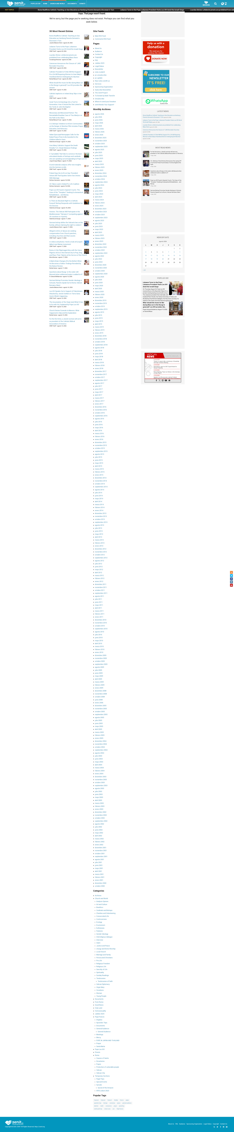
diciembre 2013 (100, 513)
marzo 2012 (99, 575)
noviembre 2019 (101, 303)
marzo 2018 (99, 362)
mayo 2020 (99, 286)
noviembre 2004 (101, 744)
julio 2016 (98, 422)
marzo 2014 (99, 504)
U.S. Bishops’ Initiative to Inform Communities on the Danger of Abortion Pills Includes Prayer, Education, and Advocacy (66, 126)
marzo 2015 (99, 469)
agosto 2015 (99, 454)
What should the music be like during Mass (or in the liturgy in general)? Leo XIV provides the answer (66, 85)
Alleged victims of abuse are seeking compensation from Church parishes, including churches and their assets (62, 233)
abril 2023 (98, 232)
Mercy (98, 1037)
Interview (99, 940)
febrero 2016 (99, 436)
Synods (99, 1085)
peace (118, 1103)
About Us (98, 48)
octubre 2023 (100, 215)
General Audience (102, 1029)
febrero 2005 (99, 735)
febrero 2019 (99, 330)
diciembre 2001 (100, 848)
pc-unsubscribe (100, 75)
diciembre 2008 (100, 691)
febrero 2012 (99, 578)
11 (151, 255)
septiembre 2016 (101, 416)
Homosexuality (100, 1011)
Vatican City (100, 1073)
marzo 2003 (99, 803)
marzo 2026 (99, 129)
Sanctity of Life (101, 969)
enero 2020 (99, 297)
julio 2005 (98, 720)
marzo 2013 (99, 540)
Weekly (116, 1100)
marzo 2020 (99, 291)
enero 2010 (99, 652)
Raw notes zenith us (102, 81)
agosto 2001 (99, 859)
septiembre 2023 (101, 218)
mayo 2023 (99, 229)
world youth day (98, 1109)
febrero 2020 (99, 294)
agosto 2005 (99, 717)
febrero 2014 (99, 507)
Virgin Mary (100, 987)
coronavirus (109, 1106)
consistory (112, 1103)
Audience (98, 51)
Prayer (98, 1043)
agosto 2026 (99, 114)
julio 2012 (98, 564)
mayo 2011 (99, 605)
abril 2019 (98, 324)
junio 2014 (99, 496)
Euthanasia (100, 928)
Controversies (101, 919)
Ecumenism (100, 925)
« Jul (144, 270)
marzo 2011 (99, 611)
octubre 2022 (100, 250)
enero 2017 (99, 404)
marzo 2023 (99, 235)
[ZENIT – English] (18, 3)
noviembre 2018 (101, 339)
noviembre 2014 (101, 481)
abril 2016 (98, 430)
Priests (97, 1052)
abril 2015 (98, 466)
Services (98, 84)
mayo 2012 (99, 569)
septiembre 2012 (101, 558)
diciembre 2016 (100, 407)
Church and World (57, 3)
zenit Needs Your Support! (104, 105)
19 (157, 259)
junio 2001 (99, 865)
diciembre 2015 (100, 442)
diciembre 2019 (100, 300)
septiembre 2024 (101, 182)
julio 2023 (98, 223)
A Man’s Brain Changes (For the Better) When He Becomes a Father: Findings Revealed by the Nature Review (65, 263)
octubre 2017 (100, 377)
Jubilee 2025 (99, 63)
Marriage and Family (103, 955)
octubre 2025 (100, 144)
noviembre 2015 (101, 445)
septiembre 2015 (101, 451)
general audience (126, 1103)
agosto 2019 (99, 312)
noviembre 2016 (101, 410)
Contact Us (99, 54)
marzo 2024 (99, 200)
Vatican (99, 1070)
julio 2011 (98, 599)
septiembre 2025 (101, 146)
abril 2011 (98, 608)
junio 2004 (99, 759)
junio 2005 (99, 723)
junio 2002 (99, 830)
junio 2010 (99, 638)
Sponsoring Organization (104, 87)
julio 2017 (98, 386)
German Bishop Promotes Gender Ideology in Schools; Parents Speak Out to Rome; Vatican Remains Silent (65, 282)
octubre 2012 (100, 555)
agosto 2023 (99, 220)
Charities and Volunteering (105, 913)
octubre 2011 (100, 590)
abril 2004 (98, 765)
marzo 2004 (99, 768)
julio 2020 (98, 280)
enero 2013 (99, 546)
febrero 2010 (99, 649)
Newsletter (99, 69)
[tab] (154, 355)
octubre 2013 (100, 519)
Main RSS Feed (100, 36)
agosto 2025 (99, 149)
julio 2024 (98, 188)
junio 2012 (99, 567)
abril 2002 (98, 836)
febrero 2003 (99, 806)
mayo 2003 (99, 797)
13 (163, 255)
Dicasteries (100, 1061)
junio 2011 (99, 602)
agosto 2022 (99, 256)
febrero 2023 (99, 238)
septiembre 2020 (101, 274)
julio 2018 (98, 351)
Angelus (99, 1020)
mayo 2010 (99, 641)
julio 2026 (98, 117)
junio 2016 (99, 425)
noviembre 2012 (101, 552)
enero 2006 (99, 703)
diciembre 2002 (100, 812)
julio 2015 (98, 457)
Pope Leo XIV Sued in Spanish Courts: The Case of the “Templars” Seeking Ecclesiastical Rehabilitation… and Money (66, 192)
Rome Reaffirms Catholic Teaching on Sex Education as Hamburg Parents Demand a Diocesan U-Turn (64, 38)
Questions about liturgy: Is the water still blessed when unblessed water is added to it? (165, 172)
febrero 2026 (99, 132)
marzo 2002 (99, 839)
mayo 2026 (99, 123)
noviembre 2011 (101, 587)
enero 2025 (99, 170)
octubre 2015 (100, 448)
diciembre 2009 (100, 655)
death (101, 1106)
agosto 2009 (99, 667)
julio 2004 (98, 756)
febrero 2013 (99, 543)
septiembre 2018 (101, 345)
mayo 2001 (99, 868)
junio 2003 (99, 794)
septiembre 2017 (101, 380)
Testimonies (100, 978)
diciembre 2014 (100, 478)
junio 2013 (99, 531)
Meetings (99, 1034)
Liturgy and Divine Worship (105, 949)
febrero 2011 (99, 614)
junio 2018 (99, 354)
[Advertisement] (163, 24)
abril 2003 (98, 800)
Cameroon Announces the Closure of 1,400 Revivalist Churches (151, 10)
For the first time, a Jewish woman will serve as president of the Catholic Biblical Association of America (65, 321)
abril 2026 (98, 126)
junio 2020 (99, 283)
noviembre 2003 (101, 780)
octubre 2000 (100, 886)
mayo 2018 (99, 357)
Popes (98, 1064)
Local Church (101, 952)
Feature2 (96, 1100)
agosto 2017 (99, 383)
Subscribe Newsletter (103, 90)
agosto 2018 (99, 348)
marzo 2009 (99, 682)
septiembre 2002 (101, 821)
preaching (121, 1106)
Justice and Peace (103, 946)
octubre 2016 (100, 413)
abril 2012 (98, 572)
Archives (98, 895)
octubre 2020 (100, 271)
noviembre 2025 (101, 141)
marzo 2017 (99, 398)
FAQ (96, 60)
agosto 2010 (99, 632)
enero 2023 (99, 241)
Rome (45, 3)
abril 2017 (98, 395)
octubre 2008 (100, 697)
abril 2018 (98, 360)
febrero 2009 (99, 685)
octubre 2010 (100, 626)
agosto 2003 (99, 788)
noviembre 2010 (101, 623)
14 (168, 255)
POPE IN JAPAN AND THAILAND (107, 1040)
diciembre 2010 (100, 620)
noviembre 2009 (101, 658)
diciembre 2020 (100, 265)
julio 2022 (98, 259)
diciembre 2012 (100, 549)
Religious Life (101, 966)
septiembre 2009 (101, 664)
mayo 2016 (99, 428)
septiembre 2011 (101, 593)
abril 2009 (98, 679)
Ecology (99, 922)
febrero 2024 (99, 203)
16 (180, 255)
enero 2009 (99, 688)
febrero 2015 (99, 472)
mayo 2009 (99, 676)
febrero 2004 (99, 771)
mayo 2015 (99, 463)
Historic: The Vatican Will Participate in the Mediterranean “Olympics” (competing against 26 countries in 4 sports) (66, 214)
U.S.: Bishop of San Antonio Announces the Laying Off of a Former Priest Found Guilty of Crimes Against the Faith (165, 162)
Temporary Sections (102, 1076)
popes (127, 1100)
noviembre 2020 (101, 268)
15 (174, 255)
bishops (105, 1103)
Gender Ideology (102, 934)
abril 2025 (98, 161)
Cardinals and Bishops (104, 910)
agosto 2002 (99, 824)
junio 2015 (99, 460)
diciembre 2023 (100, 209)
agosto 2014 (99, 490)
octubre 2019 (100, 306)
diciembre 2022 (100, 244)
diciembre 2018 (100, 336)
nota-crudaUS (100, 72)
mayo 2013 (99, 534)
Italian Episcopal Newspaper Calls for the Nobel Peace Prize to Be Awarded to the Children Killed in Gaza (64, 137)
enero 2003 (99, 809)
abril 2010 (98, 643)
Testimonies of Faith (105, 981)
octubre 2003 (100, 782)
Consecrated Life (102, 916)
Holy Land (98, 1008)
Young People (101, 996)
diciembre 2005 (100, 706)
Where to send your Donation (105, 102)
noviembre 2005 (101, 709)
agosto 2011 (99, 596)
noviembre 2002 (101, 815)
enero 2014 (99, 510)
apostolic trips (97, 1103)
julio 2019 (98, 315)
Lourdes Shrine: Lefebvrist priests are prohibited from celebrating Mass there (92, 10)
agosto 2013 (99, 525)
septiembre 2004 (101, 750)
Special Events (101, 1082)
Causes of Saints (102, 1058)
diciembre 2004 (100, 741)
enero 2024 (99, 206)
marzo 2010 (99, 646)
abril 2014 (98, 501)
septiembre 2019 (101, 309)
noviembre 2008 (101, 694)
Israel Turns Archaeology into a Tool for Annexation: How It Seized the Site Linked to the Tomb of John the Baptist (65, 104)
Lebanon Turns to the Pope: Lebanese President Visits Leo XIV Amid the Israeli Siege (155, 284)
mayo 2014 (99, 499)
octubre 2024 (100, 179)
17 (146, 259)
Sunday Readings (102, 975)
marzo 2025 (99, 164)
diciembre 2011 (100, 584)
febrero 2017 (99, 401)
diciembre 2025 (100, 138)
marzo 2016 (99, 433)
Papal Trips (100, 1079)
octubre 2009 (100, 661)
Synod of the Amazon (105, 1088)
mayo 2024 (99, 194)
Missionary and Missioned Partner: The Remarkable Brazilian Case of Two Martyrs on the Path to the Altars (65, 115)
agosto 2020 (99, 277)
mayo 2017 (99, 392)
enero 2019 (99, 333)
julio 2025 (98, 152)
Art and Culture (101, 904)
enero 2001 (99, 880)
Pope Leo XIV (35, 3)
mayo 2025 (99, 158)
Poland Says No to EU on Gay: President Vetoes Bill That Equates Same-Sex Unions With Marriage (64, 175)
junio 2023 (99, 226)
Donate (82, 3)
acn (114, 1109)
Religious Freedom (103, 964)
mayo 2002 (99, 833)
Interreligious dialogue (104, 937)
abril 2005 (98, 729)
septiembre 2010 (101, 629)
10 (146, 255)
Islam (98, 943)
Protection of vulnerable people (107, 1067)
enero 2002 (99, 845)
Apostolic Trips (101, 1023)
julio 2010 (98, 635)
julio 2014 (98, 493)
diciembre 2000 (100, 883)
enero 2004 (99, 774)
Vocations (100, 990)
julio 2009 (98, 670)
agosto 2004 (99, 753)
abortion (96, 1106)
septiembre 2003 (101, 785)
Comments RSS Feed (103, 39)
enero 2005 (99, 738)
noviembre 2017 (101, 374)
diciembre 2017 (100, 371)
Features (99, 931)
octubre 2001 (100, 853)
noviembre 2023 (101, 212)
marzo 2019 (99, 327)
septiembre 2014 (101, 487)
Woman (99, 993)
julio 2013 (98, 528)
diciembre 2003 (100, 777)
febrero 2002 (99, 842)
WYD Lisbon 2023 (102, 1091)
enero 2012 (99, 581)
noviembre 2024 (101, 176)
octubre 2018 (100, 342)
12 (157, 255)
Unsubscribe (99, 99)
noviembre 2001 (101, 850)
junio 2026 (99, 120)
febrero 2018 (99, 365)
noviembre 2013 (101, 516)
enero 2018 (99, 368)
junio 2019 (99, 318)
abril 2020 (98, 288)
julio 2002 (98, 827)
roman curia (107, 1109)
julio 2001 (98, 862)
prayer (115, 1106)
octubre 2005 (100, 711)
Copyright (98, 57)
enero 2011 (99, 617)
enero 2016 (99, 439)
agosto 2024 (99, 185)
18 (151, 259)
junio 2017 (99, 389)
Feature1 (109, 1100)
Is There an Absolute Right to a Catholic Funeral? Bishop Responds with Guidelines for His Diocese (66, 203)
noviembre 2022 (101, 247)
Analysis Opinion (102, 901)
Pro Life (99, 961)
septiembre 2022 (101, 253)
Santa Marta (100, 1046)
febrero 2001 (99, 877)
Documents (72, 3)
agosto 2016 (99, 419)
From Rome (99, 1002)
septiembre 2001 (101, 856)
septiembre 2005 (101, 714)
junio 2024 (99, 191)
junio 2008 (99, 700)
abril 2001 (98, 871)
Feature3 (103, 1100)
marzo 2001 (99, 874)
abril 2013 (98, 537)
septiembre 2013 (101, 522)
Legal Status (99, 66)
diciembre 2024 (100, 173)
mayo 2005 (99, 726)
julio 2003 (98, 791)
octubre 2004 (100, 747)
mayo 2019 (99, 321)
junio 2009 (99, 673)
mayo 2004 (99, 762)
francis (122, 1100)
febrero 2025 (99, 167)
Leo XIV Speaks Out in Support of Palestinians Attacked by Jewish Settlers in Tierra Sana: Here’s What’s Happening (65, 293)
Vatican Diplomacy (103, 984)
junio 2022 (99, 262)
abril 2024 (98, 197)
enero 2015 (99, 475)
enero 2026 (99, 135)
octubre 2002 (100, 818)
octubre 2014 (100, 484)
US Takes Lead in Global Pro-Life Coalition (64, 184)
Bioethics (99, 907)
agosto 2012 (99, 561)
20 (163, 259)
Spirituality (100, 972)
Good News (99, 1005)
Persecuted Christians (104, 958)
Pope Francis (99, 1017)
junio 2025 (99, 155)
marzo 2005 (99, 732)
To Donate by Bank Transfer (105, 96)
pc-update (98, 78)
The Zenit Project (101, 93)
